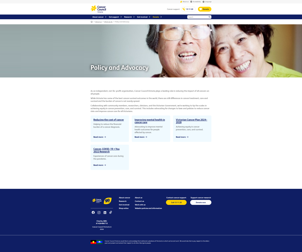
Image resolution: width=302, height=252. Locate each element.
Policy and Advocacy (122, 22)
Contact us (139, 201)
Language (208, 1)
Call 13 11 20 (176, 202)
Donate (206, 9)
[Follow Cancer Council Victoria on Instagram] (99, 214)
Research (122, 201)
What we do (108, 22)
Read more (98, 137)
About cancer (124, 197)
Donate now (201, 202)
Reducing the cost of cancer (108, 119)
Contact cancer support (176, 197)
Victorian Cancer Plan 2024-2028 (191, 121)
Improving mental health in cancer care (150, 121)
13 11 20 (189, 9)
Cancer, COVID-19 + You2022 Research (106, 150)
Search (210, 17)
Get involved (124, 204)
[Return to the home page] (98, 12)
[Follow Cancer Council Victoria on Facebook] (93, 214)
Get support (114, 17)
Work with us (140, 204)
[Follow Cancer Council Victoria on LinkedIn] (105, 214)
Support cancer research (201, 197)
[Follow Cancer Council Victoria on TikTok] (110, 214)
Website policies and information (148, 208)
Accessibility (197, 1)
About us (186, 1)
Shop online (123, 208)
